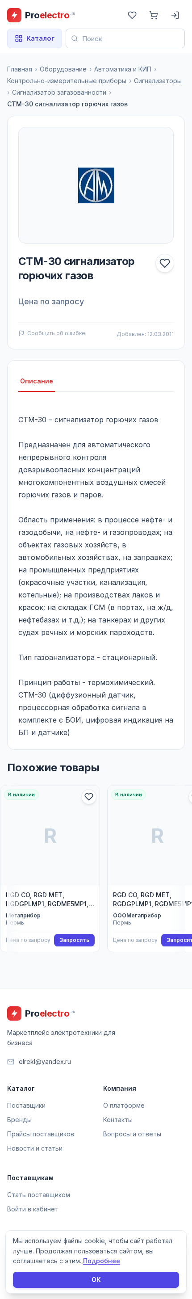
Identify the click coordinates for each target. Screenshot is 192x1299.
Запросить (74, 940)
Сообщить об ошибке (56, 333)
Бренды (19, 1119)
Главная (19, 69)
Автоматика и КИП (122, 69)
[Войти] (175, 15)
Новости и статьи (35, 1148)
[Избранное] (132, 15)
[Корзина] (153, 15)
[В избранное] (165, 263)
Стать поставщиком (38, 1194)
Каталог (40, 38)
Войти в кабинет (32, 1209)
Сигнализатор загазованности (59, 92)
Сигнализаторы (158, 80)
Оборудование (63, 69)
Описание (36, 381)
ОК (96, 1279)
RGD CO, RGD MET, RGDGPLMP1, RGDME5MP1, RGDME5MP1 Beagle (47, 899)
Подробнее (101, 1261)
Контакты (118, 1119)
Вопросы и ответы (132, 1134)
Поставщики (26, 1105)
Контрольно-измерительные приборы (66, 80)
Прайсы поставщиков (40, 1134)
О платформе (124, 1105)
